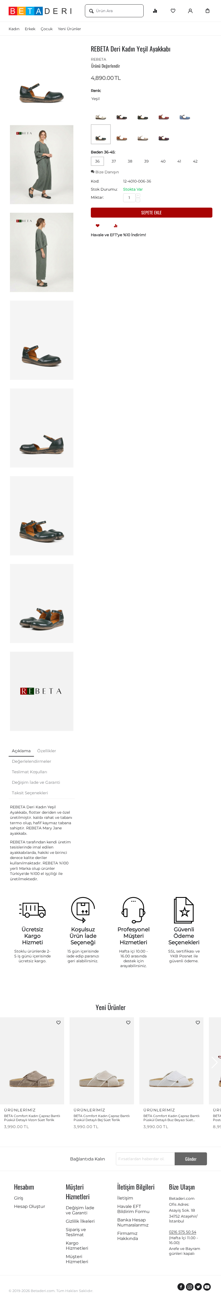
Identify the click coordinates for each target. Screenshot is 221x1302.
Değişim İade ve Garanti (80, 1210)
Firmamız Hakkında (127, 1236)
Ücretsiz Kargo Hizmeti (32, 936)
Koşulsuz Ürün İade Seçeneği (83, 936)
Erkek (30, 28)
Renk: (96, 90)
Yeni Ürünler (69, 28)
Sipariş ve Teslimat (76, 1232)
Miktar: (97, 197)
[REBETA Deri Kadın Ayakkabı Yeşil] (42, 77)
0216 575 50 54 (182, 1231)
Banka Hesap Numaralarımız (133, 1222)
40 (163, 161)
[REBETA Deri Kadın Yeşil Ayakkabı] (42, 164)
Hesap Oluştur (29, 1206)
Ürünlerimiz (20, 1110)
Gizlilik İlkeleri (80, 1221)
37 (114, 161)
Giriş (18, 1198)
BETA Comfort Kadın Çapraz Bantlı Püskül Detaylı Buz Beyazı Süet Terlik (171, 1118)
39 (146, 161)
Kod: (95, 181)
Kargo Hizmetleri (77, 1246)
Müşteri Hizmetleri (77, 1259)
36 (97, 161)
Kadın (14, 28)
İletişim (125, 1198)
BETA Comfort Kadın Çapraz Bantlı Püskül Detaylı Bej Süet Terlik (102, 1118)
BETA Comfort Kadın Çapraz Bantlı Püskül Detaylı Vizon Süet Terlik (32, 1118)
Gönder (190, 1159)
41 (179, 161)
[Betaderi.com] (43, 10)
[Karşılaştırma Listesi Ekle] (115, 225)
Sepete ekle (151, 212)
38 (130, 161)
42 (195, 161)
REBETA (98, 59)
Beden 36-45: (103, 152)
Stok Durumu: (104, 189)
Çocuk (47, 28)
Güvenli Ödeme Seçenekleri (183, 936)
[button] (214, 1063)
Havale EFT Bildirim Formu (133, 1209)
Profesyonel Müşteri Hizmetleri (134, 936)
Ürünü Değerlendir (105, 66)
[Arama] (91, 11)
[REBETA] (42, 691)
